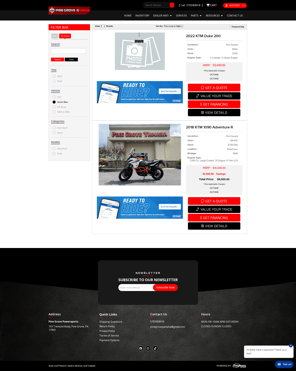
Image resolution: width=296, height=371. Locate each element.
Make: (143, 42)
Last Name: (146, 25)
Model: (144, 47)
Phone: (143, 31)
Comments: (146, 53)
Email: (143, 36)
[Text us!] (284, 365)
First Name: (146, 19)
